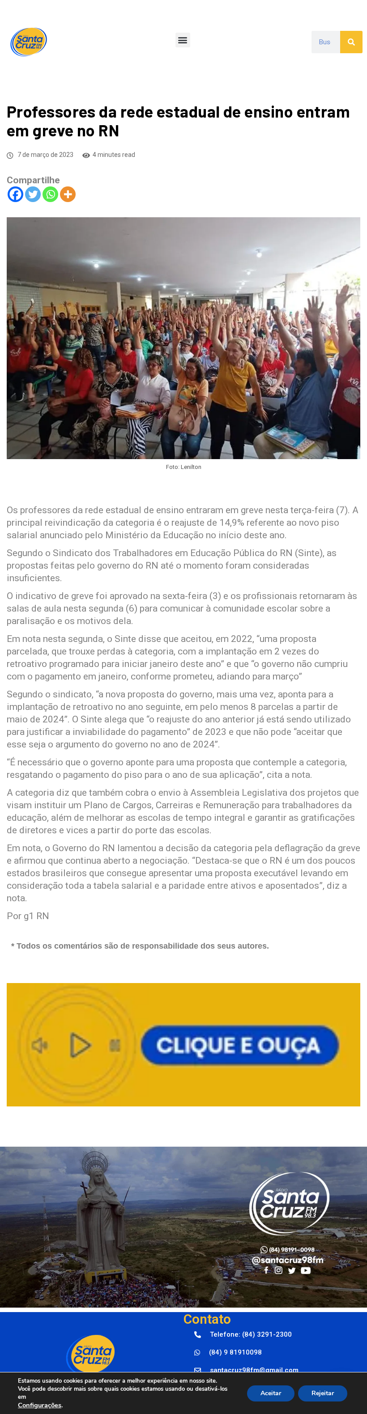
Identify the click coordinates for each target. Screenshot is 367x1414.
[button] (182, 40)
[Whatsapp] (50, 194)
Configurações (39, 1405)
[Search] (351, 42)
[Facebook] (15, 194)
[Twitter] (33, 194)
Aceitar (270, 1393)
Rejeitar (323, 1393)
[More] (68, 194)
